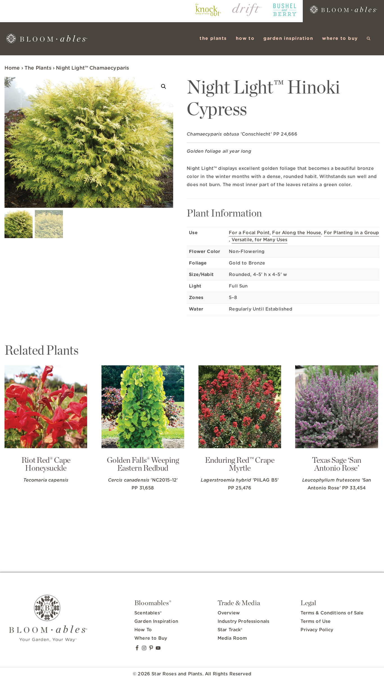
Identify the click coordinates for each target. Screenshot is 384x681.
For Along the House (296, 233)
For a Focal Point (249, 233)
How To (143, 630)
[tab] (283, 177)
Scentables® (148, 613)
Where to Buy (150, 638)
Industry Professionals (244, 621)
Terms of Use (316, 621)
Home (12, 68)
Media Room (232, 638)
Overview (229, 613)
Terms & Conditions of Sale (332, 613)
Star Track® (230, 630)
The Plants (37, 68)
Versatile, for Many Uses (260, 240)
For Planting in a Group (351, 233)
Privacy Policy (317, 630)
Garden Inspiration (156, 621)
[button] (368, 38)
